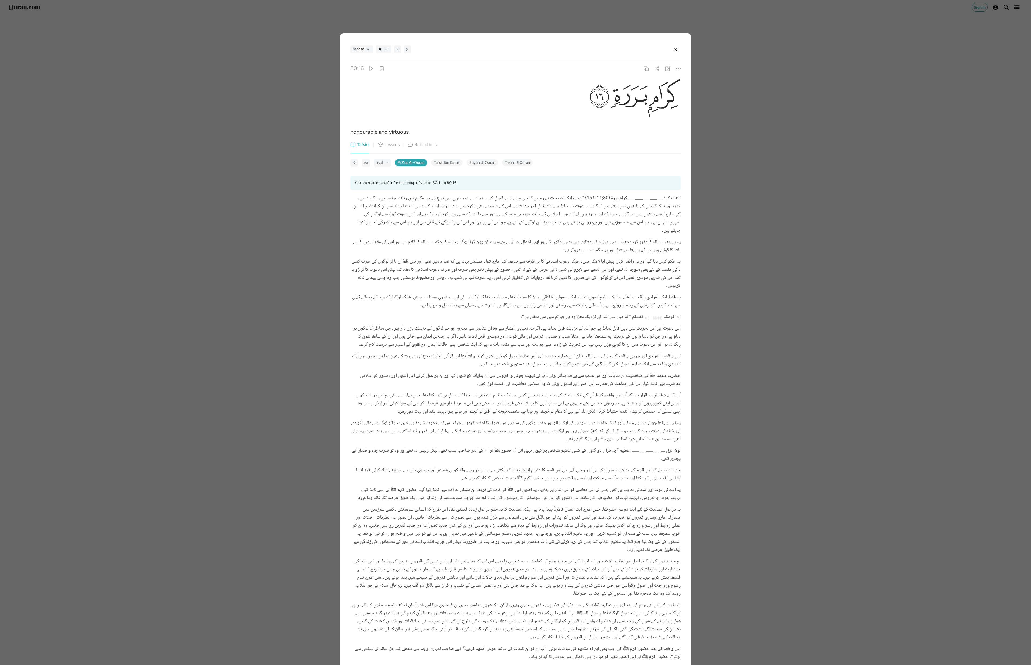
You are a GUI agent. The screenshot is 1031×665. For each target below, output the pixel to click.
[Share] (657, 68)
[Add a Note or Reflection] (668, 68)
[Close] (675, 49)
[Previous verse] (397, 49)
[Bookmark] (381, 68)
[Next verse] (407, 49)
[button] (664, 97)
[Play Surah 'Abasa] (371, 68)
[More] (678, 68)
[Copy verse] (646, 68)
